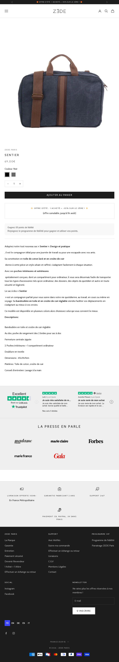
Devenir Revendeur (14, 561)
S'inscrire (84, 611)
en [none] (12, 623)
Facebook (9, 594)
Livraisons (53, 556)
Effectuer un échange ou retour (20, 571)
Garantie (9, 545)
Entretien (9, 550)
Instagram (10, 588)
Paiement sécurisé (14, 556)
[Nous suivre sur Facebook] (6, 633)
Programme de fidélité (103, 540)
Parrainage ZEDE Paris (103, 545)
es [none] (23, 623)
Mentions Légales (57, 566)
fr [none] (7, 623)
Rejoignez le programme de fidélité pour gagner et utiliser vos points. (43, 231)
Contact (52, 571)
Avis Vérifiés (54, 540)
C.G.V (51, 561)
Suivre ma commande (59, 545)
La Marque (10, 540)
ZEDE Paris (11, 150)
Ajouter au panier (59, 195)
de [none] (18, 623)
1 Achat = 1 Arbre (13, 566)
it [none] (29, 623)
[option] (13, 623)
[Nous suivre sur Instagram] (13, 633)
